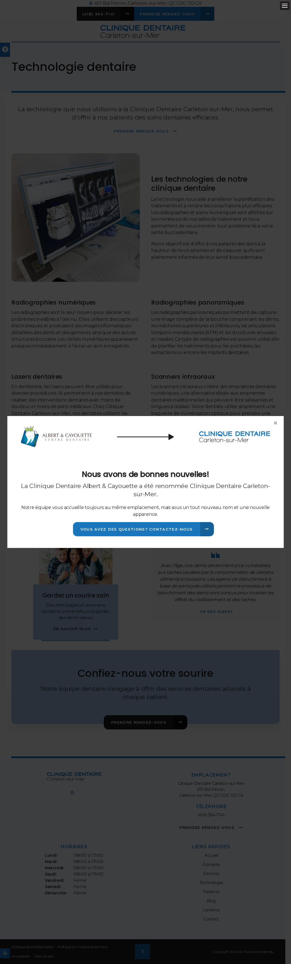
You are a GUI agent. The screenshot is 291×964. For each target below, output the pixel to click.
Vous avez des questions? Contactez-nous (136, 529)
